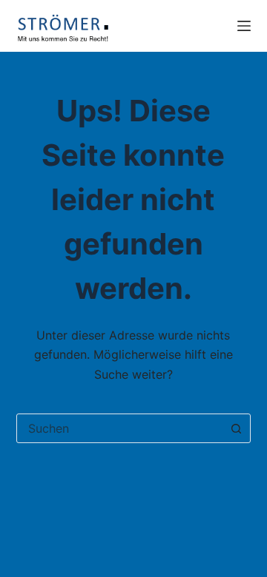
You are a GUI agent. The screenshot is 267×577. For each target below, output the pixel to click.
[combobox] (119, 428)
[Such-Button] (236, 428)
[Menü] (244, 26)
